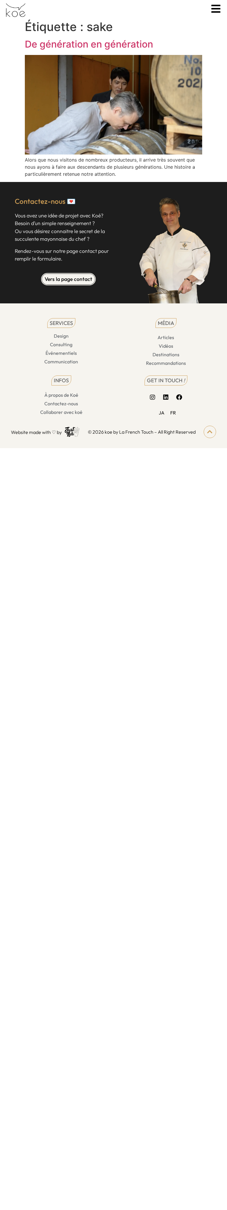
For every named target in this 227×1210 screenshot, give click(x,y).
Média (166, 323)
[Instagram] (152, 397)
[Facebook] (179, 397)
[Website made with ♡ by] (72, 432)
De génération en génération (89, 44)
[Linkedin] (166, 397)
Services (61, 323)
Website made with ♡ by (36, 432)
